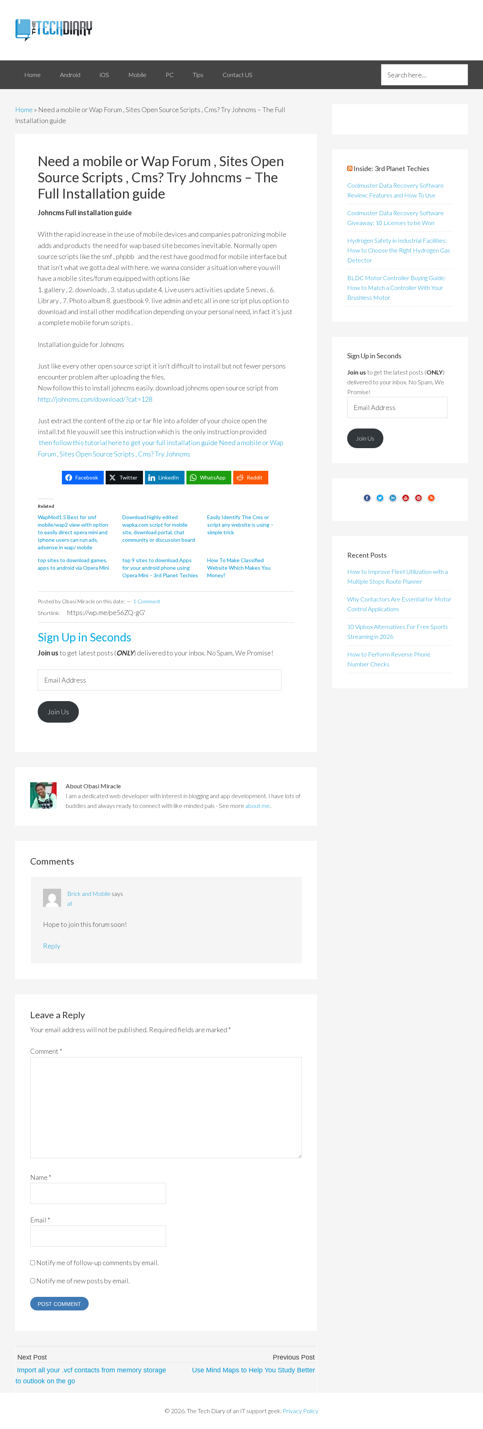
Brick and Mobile (89, 893)
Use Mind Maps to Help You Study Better (253, 1370)
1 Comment (146, 601)
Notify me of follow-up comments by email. (97, 1262)
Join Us (58, 712)
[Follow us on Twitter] (380, 500)
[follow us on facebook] (367, 500)
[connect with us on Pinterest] (418, 500)
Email (40, 1220)
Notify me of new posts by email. (83, 1280)
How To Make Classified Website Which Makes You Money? (239, 567)
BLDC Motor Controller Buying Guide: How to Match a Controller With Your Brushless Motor (396, 287)
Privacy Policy (300, 1410)
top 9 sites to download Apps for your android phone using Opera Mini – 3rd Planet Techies (160, 567)
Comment (46, 1051)
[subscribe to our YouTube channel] (406, 500)
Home (24, 109)
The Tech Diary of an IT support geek (83, 30)
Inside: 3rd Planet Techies (391, 168)
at (69, 903)
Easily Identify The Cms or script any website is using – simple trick (240, 524)
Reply (51, 946)
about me (257, 805)
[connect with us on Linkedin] (393, 500)
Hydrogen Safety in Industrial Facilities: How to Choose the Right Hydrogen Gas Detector (398, 250)
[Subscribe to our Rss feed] (431, 500)
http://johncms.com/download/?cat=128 (95, 399)
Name (40, 1177)
